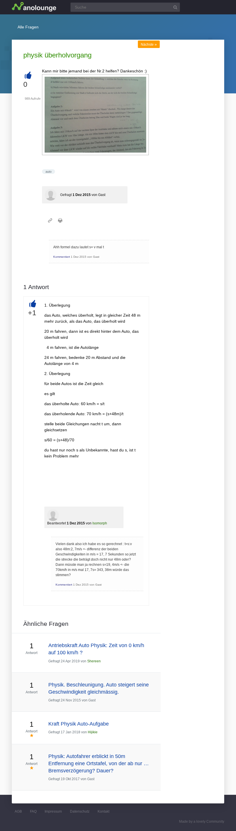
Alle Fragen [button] (28, 27)
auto (48, 171)
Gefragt (66, 195)
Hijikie (93, 732)
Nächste (149, 45)
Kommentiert (61, 256)
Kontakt (103, 811)
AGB (18, 811)
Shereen (94, 661)
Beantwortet (56, 523)
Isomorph (99, 523)
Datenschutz (80, 811)
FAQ (33, 811)
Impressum (53, 811)
